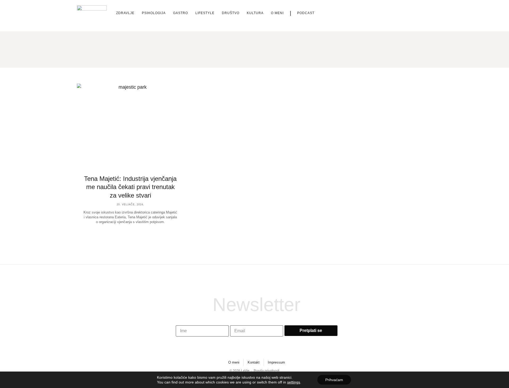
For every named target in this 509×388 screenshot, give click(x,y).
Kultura (255, 13)
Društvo (230, 13)
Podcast (305, 13)
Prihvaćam (334, 380)
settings (293, 382)
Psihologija (154, 13)
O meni (277, 13)
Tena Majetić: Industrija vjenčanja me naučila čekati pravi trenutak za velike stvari (130, 187)
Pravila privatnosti (266, 371)
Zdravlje (125, 13)
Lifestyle (204, 13)
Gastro (180, 13)
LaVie (245, 371)
